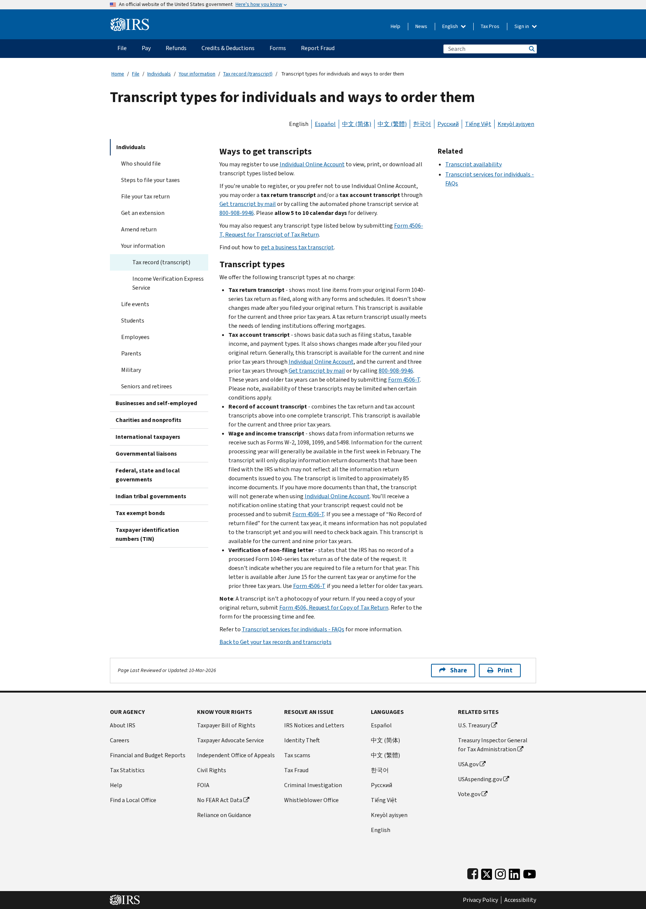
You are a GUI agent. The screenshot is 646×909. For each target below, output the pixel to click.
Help (395, 26)
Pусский (381, 785)
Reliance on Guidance (224, 815)
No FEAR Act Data (219, 800)
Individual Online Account (312, 164)
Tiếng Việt (478, 124)
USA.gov (468, 764)
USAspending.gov (480, 779)
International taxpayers (148, 437)
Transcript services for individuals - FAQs (293, 629)
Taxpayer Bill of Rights (226, 725)
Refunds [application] (176, 48)
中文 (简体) (356, 124)
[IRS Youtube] (529, 872)
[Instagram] (500, 872)
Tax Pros (490, 26)
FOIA (203, 785)
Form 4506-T (404, 379)
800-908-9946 (236, 213)
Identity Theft (302, 740)
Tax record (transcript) (248, 73)
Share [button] (458, 670)
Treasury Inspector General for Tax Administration (492, 744)
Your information (197, 73)
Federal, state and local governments (148, 474)
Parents (131, 353)
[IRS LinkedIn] (514, 872)
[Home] (130, 21)
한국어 (422, 124)
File (135, 73)
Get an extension (142, 213)
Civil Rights (211, 770)
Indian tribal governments (151, 496)
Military (131, 370)
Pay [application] (146, 48)
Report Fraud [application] (318, 48)
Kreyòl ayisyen (516, 124)
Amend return (139, 229)
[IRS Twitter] (486, 872)
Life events (135, 304)
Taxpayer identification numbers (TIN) (147, 534)
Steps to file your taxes (150, 180)
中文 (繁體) (392, 124)
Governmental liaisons (146, 453)
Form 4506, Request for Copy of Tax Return (333, 607)
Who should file (141, 163)
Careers (119, 740)
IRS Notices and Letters (314, 725)
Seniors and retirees (146, 386)
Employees (135, 337)
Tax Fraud (296, 770)
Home (117, 73)
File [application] (122, 48)
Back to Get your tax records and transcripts (275, 642)
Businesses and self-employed (156, 403)
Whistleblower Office (311, 800)
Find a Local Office (133, 800)
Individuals (159, 73)
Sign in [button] (522, 26)
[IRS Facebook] (472, 872)
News (421, 26)
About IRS (122, 725)
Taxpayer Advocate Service (230, 740)
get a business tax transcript (297, 247)
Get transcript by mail (247, 204)
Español (325, 124)
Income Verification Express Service (168, 283)
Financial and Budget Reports (147, 755)
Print (505, 670)
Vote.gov (469, 794)
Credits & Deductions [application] (228, 48)
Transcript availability (473, 164)
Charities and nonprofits (148, 420)
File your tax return (145, 196)
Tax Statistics (127, 770)
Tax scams (297, 755)
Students (132, 320)
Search (531, 48)
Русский (448, 124)
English (450, 26)
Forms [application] (278, 48)
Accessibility (520, 900)
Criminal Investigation (313, 785)
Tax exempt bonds (140, 513)
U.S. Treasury (474, 725)
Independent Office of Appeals (236, 755)
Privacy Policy (480, 900)
